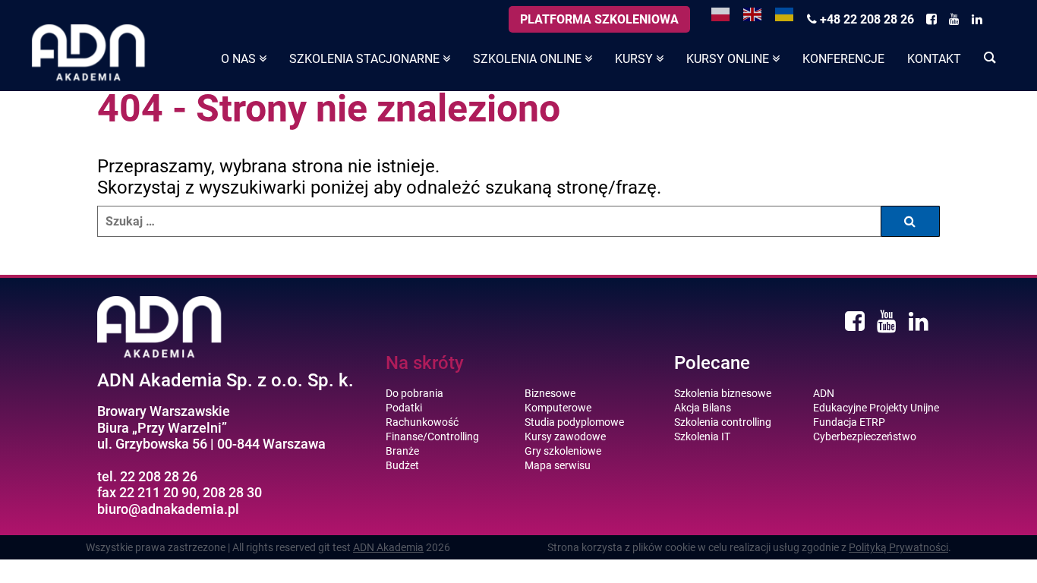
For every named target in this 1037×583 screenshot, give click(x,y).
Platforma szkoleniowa (599, 19)
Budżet (402, 465)
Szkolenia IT (702, 436)
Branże (402, 451)
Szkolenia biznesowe (722, 393)
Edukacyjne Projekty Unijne (876, 408)
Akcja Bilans (702, 408)
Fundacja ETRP (849, 422)
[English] (753, 13)
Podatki (404, 408)
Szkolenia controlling (722, 422)
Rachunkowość (422, 422)
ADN (823, 393)
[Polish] (721, 13)
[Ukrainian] (785, 13)
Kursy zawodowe (565, 436)
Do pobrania (414, 393)
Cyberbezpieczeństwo (864, 436)
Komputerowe (558, 408)
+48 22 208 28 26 (865, 19)
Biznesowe (550, 393)
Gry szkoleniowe (563, 451)
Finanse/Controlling (432, 436)
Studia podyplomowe (574, 422)
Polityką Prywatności (898, 547)
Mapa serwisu (558, 465)
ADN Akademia (388, 547)
